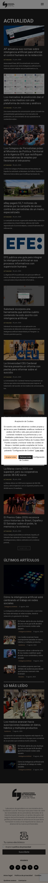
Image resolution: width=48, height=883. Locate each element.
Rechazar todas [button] (25, 457)
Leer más (39, 450)
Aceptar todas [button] (11, 457)
